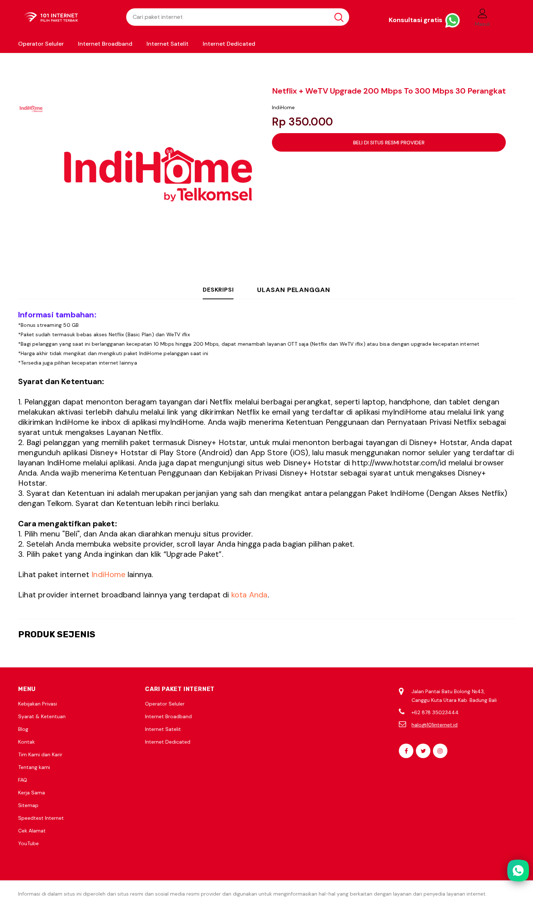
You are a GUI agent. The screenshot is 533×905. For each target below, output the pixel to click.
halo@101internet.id (435, 724)
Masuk (482, 24)
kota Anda (249, 595)
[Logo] (66, 17)
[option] (156, 174)
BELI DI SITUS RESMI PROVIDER (389, 142)
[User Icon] (482, 13)
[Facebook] (406, 751)
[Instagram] (440, 751)
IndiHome (283, 107)
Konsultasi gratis (416, 20)
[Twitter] (423, 751)
